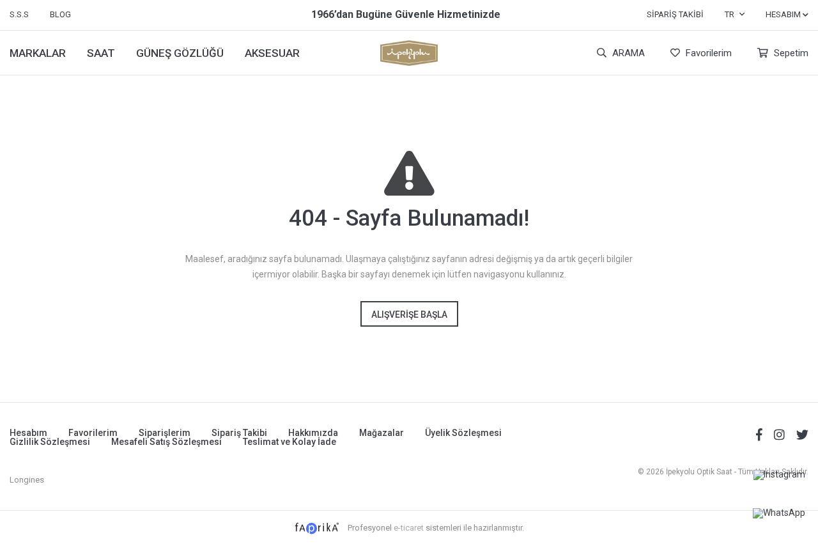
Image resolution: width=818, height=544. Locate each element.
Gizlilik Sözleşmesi (50, 442)
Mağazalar (381, 433)
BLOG (60, 14)
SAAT (101, 53)
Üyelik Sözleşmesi (463, 433)
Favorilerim (707, 53)
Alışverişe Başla (409, 314)
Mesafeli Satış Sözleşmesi (166, 442)
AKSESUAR (272, 53)
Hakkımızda (313, 433)
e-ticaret (409, 527)
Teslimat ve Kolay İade (289, 442)
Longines (27, 480)
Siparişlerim (164, 433)
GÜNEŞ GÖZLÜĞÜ (180, 53)
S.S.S (19, 14)
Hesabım (28, 433)
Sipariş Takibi (675, 14)
